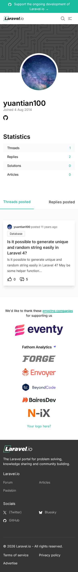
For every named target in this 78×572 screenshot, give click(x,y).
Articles (44, 482)
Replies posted (62, 202)
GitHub (13, 520)
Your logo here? (39, 426)
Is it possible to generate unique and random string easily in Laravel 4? (37, 247)
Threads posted (17, 202)
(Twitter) (15, 512)
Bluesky (50, 512)
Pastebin (9, 490)
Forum (8, 482)
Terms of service (15, 555)
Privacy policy (49, 555)
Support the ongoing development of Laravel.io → (41, 6)
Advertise (10, 563)
